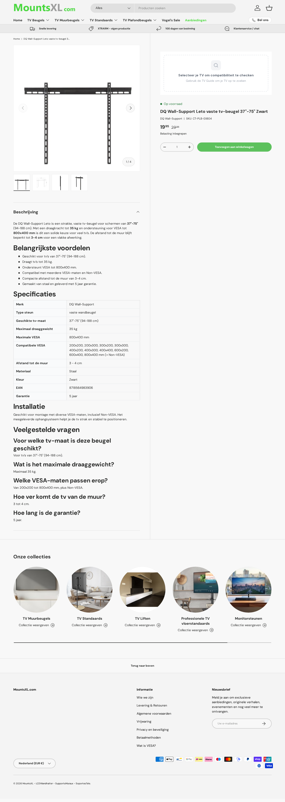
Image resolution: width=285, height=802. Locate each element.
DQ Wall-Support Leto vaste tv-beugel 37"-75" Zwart (47, 38)
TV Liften (142, 618)
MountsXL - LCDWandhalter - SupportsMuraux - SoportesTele (56, 783)
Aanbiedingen (195, 20)
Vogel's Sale (171, 20)
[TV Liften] (142, 590)
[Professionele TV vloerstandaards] (195, 590)
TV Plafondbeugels (137, 20)
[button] (269, 8)
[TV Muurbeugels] (36, 590)
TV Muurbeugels (67, 20)
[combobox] (163, 8)
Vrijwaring (144, 721)
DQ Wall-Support (171, 118)
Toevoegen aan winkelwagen (234, 147)
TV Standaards (101, 20)
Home (17, 20)
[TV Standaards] (89, 590)
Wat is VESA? (146, 746)
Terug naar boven (142, 665)
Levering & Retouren (152, 705)
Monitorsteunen (248, 618)
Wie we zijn (145, 697)
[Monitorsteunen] (248, 590)
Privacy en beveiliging (153, 730)
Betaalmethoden (149, 737)
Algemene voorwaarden (154, 713)
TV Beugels (35, 20)
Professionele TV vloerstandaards (195, 621)
